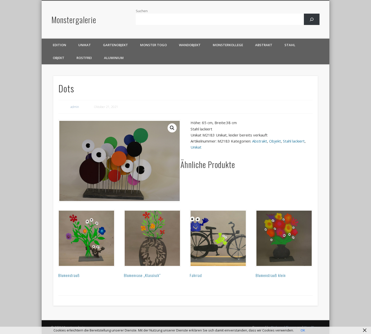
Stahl (289, 45)
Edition (59, 45)
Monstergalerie (73, 19)
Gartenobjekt (115, 45)
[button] (172, 127)
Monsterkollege (228, 45)
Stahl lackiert (294, 141)
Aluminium (114, 57)
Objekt (58, 57)
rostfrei (84, 57)
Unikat (84, 45)
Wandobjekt (190, 45)
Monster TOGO (153, 45)
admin (74, 107)
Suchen (142, 11)
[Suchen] (312, 19)
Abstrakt (263, 45)
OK (303, 330)
